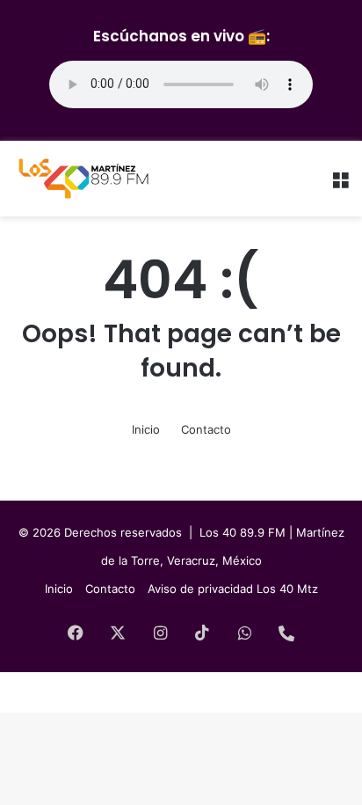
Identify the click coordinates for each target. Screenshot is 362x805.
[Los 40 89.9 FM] (83, 178)
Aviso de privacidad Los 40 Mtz (233, 589)
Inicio (146, 429)
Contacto (206, 429)
